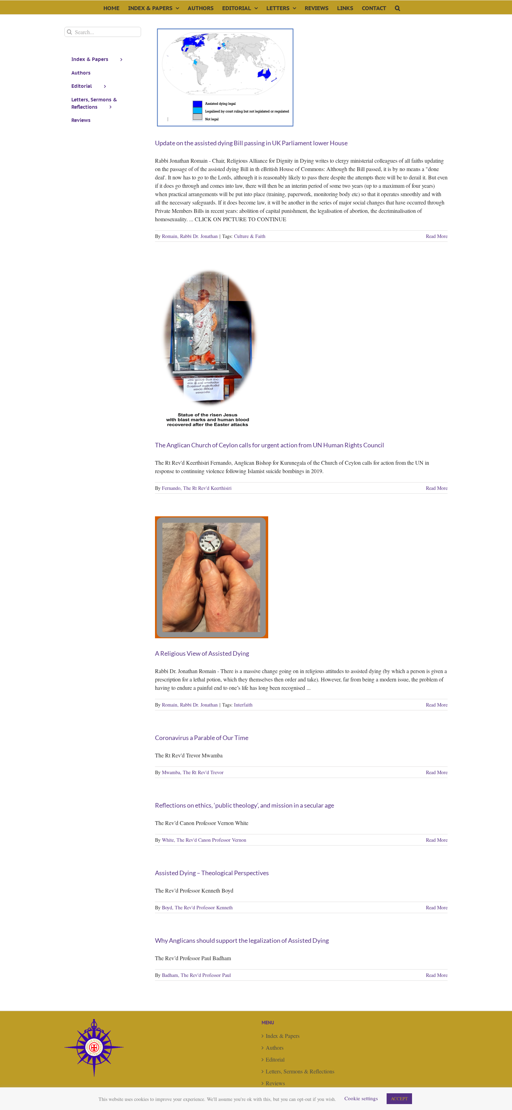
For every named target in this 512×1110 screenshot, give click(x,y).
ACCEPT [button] (399, 1098)
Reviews (275, 1083)
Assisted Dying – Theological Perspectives (212, 873)
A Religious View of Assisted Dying (202, 653)
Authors (275, 1047)
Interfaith (243, 704)
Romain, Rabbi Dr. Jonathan (190, 236)
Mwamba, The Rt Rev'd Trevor (193, 772)
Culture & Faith (249, 236)
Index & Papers (283, 1035)
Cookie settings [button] (361, 1098)
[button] (397, 7)
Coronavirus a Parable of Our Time (201, 737)
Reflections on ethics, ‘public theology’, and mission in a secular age (244, 805)
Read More (437, 236)
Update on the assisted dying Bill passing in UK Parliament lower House (251, 143)
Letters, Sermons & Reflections (300, 1071)
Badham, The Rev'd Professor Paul (196, 975)
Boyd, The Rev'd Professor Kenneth (197, 907)
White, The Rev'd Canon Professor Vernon (204, 840)
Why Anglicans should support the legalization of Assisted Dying (242, 940)
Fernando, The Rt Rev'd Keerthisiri (197, 488)
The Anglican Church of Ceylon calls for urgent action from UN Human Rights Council (269, 445)
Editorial (275, 1059)
